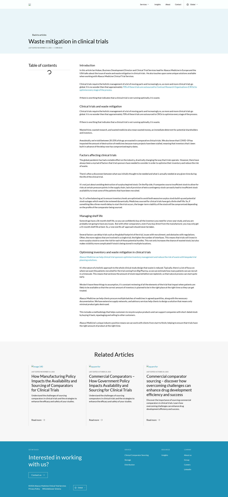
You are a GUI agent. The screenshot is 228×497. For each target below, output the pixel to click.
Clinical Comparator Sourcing (137, 455)
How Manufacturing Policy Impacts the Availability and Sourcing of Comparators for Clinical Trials (54, 383)
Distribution (130, 464)
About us (188, 455)
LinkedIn (187, 469)
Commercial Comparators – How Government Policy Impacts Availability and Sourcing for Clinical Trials (112, 383)
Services (143, 4)
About (168, 4)
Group (186, 460)
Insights (157, 4)
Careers (187, 464)
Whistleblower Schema (51, 489)
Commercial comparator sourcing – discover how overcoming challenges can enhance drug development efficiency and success (169, 385)
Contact (178, 4)
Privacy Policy (34, 489)
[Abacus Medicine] (29, 4)
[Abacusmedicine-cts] (184, 487)
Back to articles (39, 35)
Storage (128, 460)
